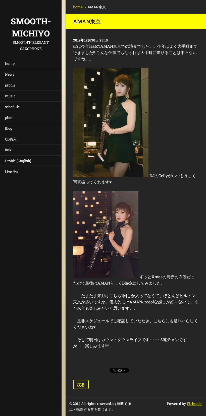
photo (10, 117)
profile (10, 85)
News (9, 74)
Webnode (194, 403)
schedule (12, 106)
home (10, 63)
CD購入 (11, 139)
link (8, 150)
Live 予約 (12, 171)
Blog (8, 128)
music (10, 96)
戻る (81, 384)
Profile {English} (18, 160)
